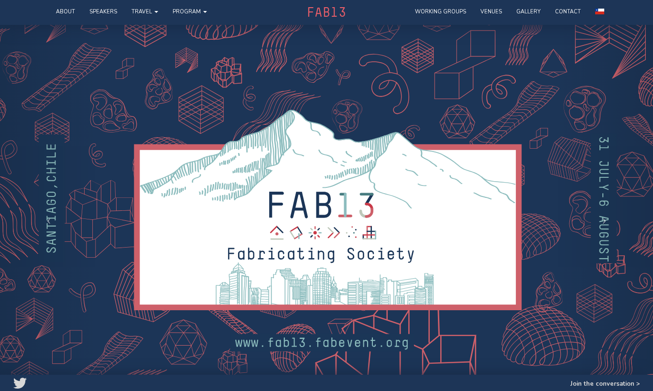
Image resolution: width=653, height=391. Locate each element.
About (65, 11)
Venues (491, 11)
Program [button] (187, 11)
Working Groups (440, 11)
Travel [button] (142, 11)
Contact (568, 11)
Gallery (528, 11)
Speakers (103, 11)
